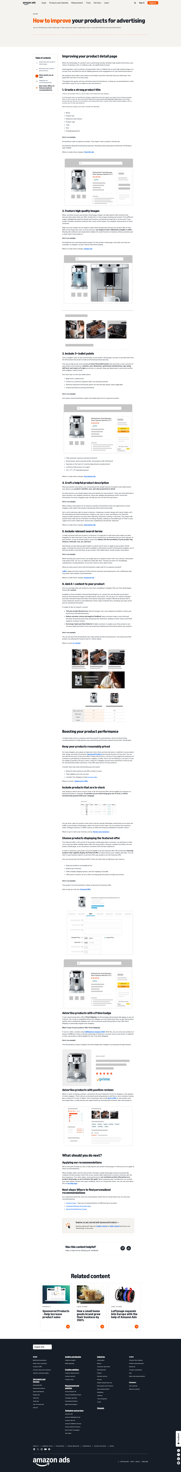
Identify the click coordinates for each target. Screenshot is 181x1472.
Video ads (36, 1398)
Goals (44, 3)
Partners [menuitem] (132, 1382)
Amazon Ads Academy (136, 1360)
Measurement (77, 3)
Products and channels (58, 3)
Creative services (70, 1376)
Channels (100, 1408)
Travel (99, 1402)
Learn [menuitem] (131, 1357)
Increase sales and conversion (42, 1370)
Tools (88, 3)
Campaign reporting (71, 1398)
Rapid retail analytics (71, 1404)
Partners (97, 3)
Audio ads (36, 1401)
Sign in (142, 3)
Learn (106, 3)
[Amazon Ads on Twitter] (38, 1449)
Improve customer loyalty (41, 1373)
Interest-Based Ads (73, 1446)
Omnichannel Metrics (71, 1401)
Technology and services (74, 1410)
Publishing (100, 1392)
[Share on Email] (178, 1462)
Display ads (36, 1394)
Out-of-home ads (38, 1404)
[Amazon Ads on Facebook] (49, 1449)
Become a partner (134, 1389)
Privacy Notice (60, 1446)
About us (35, 1446)
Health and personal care (104, 1382)
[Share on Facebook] (178, 1450)
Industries (101, 1357)
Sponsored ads (37, 1385)
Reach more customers (40, 1363)
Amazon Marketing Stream (73, 1394)
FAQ (130, 1373)
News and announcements (137, 1376)
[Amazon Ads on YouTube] (45, 1449)
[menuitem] (42, 1395)
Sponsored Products (39, 1388)
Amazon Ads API (70, 1420)
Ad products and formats (39, 1380)
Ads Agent (68, 1433)
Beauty (99, 1363)
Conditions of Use (47, 1446)
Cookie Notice (87, 1446)
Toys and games (102, 1398)
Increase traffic (37, 1366)
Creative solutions (72, 1370)
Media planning (69, 1363)
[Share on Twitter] (178, 1454)
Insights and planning (73, 1357)
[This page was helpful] (128, 1248)
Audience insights (70, 1360)
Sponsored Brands (38, 1391)
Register (152, 3)
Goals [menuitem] (35, 1357)
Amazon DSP (69, 1414)
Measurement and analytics (72, 1387)
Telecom (99, 1395)
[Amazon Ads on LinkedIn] (34, 1449)
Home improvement (103, 1389)
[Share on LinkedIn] (178, 1458)
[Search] (135, 3)
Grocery (99, 1379)
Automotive (100, 1360)
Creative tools (69, 1379)
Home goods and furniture (105, 1386)
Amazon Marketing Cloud (72, 1417)
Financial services (102, 1376)
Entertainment (101, 1370)
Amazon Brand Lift (70, 1391)
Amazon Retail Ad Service (72, 1427)
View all (35, 1407)
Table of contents (43, 58)
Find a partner (133, 1386)
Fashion (99, 1373)
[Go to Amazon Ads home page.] (51, 1461)
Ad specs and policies (135, 1370)
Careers (111, 1446)
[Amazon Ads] (28, 3)
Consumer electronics (103, 1366)
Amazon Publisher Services (73, 1423)
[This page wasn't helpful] (122, 1248)
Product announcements (136, 1363)
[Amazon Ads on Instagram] (42, 1449)
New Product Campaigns (72, 1430)
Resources (132, 1366)
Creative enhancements (72, 1373)
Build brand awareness (39, 1360)
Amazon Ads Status (100, 1446)
